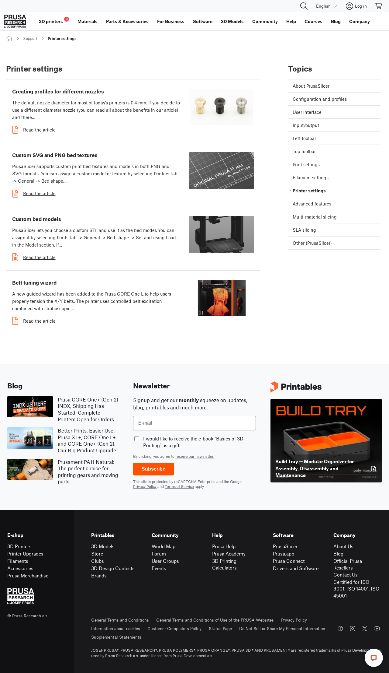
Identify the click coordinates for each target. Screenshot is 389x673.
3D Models (103, 546)
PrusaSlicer (285, 546)
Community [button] (265, 21)
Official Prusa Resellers (347, 564)
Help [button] (291, 21)
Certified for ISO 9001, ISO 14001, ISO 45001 (356, 588)
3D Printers (19, 546)
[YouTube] (377, 628)
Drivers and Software (295, 568)
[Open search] (304, 6)
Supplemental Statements (116, 637)
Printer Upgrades (25, 553)
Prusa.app (283, 553)
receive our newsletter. (194, 456)
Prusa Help (224, 546)
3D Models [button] (232, 21)
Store (97, 553)
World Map (163, 546)
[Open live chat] (374, 658)
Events (159, 568)
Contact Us (345, 574)
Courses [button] (313, 21)
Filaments (17, 561)
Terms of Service (179, 486)
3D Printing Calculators (224, 564)
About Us (343, 546)
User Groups (165, 561)
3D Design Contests (113, 568)
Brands (99, 575)
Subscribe (153, 468)
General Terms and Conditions (120, 619)
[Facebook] (340, 628)
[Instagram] (352, 628)
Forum (159, 553)
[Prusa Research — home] (15, 21)
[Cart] (379, 6)
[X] (365, 628)
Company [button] (359, 21)
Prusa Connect (289, 561)
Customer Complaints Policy (174, 628)
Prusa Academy (229, 553)
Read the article (39, 129)
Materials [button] (87, 21)
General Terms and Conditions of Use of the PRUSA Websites (215, 619)
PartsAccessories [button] (127, 21)
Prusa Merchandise (27, 575)
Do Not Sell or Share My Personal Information (282, 628)
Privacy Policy (145, 486)
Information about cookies (115, 628)
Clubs (97, 561)
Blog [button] (336, 21)
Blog (338, 553)
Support (30, 38)
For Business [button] (170, 21)
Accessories (20, 568)
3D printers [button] (53, 20)
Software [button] (202, 21)
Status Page (220, 628)
